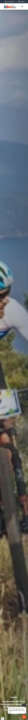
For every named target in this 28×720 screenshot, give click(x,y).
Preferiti (22, 1)
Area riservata (10, 1)
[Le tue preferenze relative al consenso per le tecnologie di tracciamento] (2, 718)
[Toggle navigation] (21, 6)
